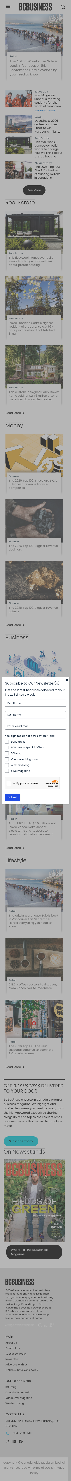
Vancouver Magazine (24, 759)
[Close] (67, 680)
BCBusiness (18, 741)
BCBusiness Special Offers (27, 747)
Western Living (20, 765)
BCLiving (16, 753)
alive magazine (20, 771)
